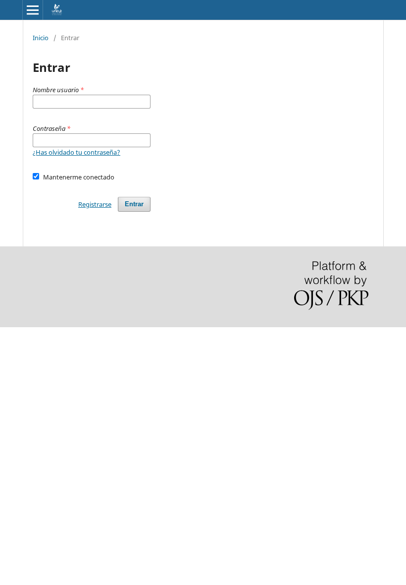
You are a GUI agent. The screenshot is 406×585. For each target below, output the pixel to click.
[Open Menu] (33, 10)
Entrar (134, 204)
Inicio (41, 37)
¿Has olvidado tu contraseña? (76, 152)
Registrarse (94, 204)
